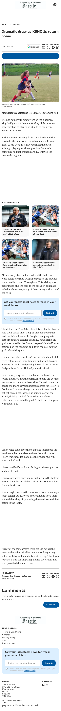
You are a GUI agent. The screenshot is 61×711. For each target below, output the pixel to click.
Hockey (16, 24)
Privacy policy (8, 637)
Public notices (8, 643)
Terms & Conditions (11, 632)
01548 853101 (16, 701)
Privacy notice (28, 321)
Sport (5, 24)
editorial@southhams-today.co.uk (22, 705)
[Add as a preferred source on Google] (33, 47)
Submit (50, 313)
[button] (5, 5)
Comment (51, 604)
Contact (6, 634)
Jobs (4, 640)
